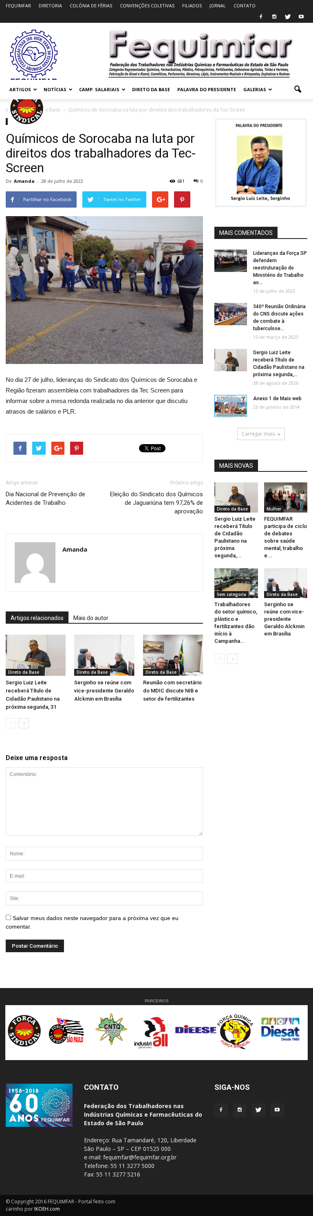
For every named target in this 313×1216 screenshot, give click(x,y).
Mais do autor (90, 618)
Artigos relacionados (37, 618)
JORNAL (217, 5)
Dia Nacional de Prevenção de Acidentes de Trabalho (45, 498)
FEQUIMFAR (18, 5)
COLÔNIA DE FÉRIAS (91, 5)
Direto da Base (23, 672)
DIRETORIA (50, 5)
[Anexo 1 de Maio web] (230, 406)
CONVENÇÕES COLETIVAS (147, 5)
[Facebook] (261, 17)
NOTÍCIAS (55, 89)
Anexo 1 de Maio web (277, 398)
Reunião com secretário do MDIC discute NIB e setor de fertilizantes (172, 690)
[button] (297, 89)
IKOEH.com (47, 1208)
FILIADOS (192, 5)
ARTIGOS (20, 89)
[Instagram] (274, 17)
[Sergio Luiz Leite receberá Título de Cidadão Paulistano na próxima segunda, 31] (36, 655)
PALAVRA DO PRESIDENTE (206, 89)
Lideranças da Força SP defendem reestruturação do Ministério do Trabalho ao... (280, 267)
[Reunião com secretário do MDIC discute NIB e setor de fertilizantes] (173, 655)
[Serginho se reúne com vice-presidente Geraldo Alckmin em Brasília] (104, 655)
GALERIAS (254, 89)
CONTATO (245, 5)
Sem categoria (231, 594)
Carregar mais (258, 433)
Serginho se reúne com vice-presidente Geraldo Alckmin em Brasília (104, 690)
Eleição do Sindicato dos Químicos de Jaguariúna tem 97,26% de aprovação (156, 503)
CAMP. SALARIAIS (99, 89)
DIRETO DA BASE (151, 89)
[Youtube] (301, 17)
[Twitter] (288, 17)
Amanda (24, 181)
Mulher (274, 509)
